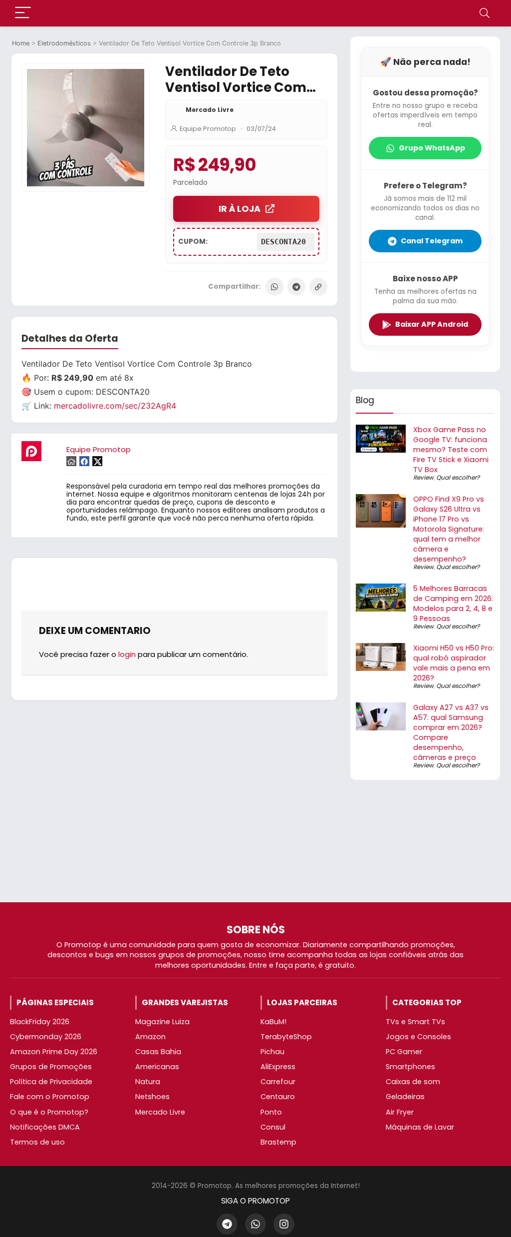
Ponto (271, 1112)
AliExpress (277, 1067)
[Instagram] (283, 1224)
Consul (272, 1127)
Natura (147, 1082)
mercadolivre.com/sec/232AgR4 (115, 406)
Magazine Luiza (162, 1022)
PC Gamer (404, 1052)
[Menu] (23, 13)
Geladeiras (405, 1097)
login (127, 654)
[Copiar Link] (318, 287)
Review (423, 477)
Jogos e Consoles (418, 1037)
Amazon (150, 1037)
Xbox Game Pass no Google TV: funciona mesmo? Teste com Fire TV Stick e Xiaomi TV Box (451, 450)
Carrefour (277, 1082)
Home (20, 43)
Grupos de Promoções (51, 1067)
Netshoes (152, 1097)
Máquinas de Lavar (420, 1127)
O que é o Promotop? (49, 1112)
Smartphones (410, 1067)
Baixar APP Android (431, 324)
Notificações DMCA (45, 1127)
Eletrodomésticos (64, 43)
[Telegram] (296, 287)
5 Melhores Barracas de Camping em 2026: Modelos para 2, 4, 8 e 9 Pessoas (453, 603)
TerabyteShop (286, 1037)
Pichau (272, 1052)
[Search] (485, 13)
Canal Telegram (432, 241)
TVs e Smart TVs (415, 1022)
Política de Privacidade (51, 1082)
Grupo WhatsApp (432, 148)
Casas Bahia (158, 1052)
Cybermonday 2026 (45, 1037)
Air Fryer (400, 1112)
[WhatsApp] (274, 287)
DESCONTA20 (285, 241)
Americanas (157, 1067)
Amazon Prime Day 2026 (53, 1052)
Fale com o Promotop (49, 1097)
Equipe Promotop (208, 128)
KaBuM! (273, 1022)
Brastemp (278, 1142)
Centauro (277, 1097)
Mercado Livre (210, 109)
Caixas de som (413, 1082)
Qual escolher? (458, 477)
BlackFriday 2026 (39, 1022)
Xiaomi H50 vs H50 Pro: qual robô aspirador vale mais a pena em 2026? (453, 663)
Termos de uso (37, 1142)
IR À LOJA (239, 209)
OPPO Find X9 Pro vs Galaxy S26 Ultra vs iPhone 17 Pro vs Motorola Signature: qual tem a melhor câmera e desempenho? (448, 529)
